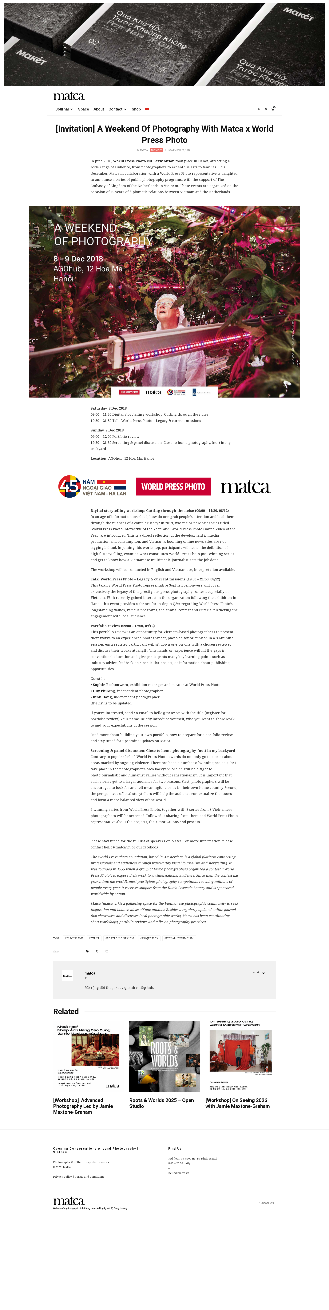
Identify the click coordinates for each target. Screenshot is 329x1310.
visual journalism (180, 938)
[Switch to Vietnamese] (147, 109)
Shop (136, 109)
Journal (62, 109)
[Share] (70, 951)
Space (83, 109)
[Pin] (87, 951)
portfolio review (120, 938)
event (94, 938)
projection (150, 938)
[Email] (106, 951)
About (98, 109)
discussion (74, 938)
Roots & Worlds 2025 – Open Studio (161, 1103)
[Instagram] (259, 109)
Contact (115, 109)
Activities (156, 150)
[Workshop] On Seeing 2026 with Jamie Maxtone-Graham (237, 1103)
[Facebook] (253, 109)
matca (144, 150)
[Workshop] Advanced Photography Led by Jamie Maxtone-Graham (83, 1106)
